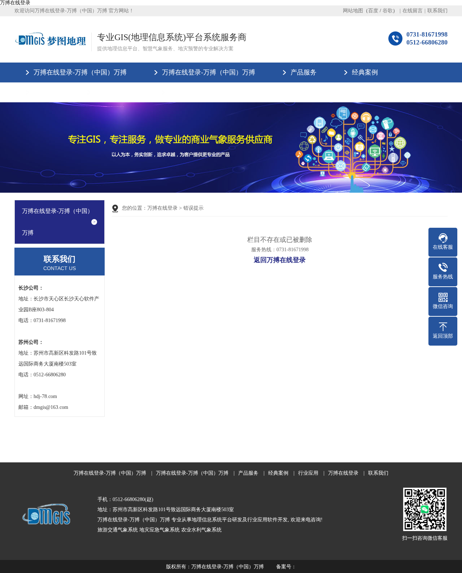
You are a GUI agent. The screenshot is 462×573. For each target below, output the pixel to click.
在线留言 (412, 10)
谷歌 (388, 10)
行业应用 (47, 92)
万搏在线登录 (15, 2)
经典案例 (365, 72)
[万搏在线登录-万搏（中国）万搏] (50, 39)
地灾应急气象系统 (159, 530)
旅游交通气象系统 (117, 530)
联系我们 (437, 10)
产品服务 (304, 72)
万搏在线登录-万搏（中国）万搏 (80, 72)
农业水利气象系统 (201, 530)
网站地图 (353, 10)
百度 (373, 10)
